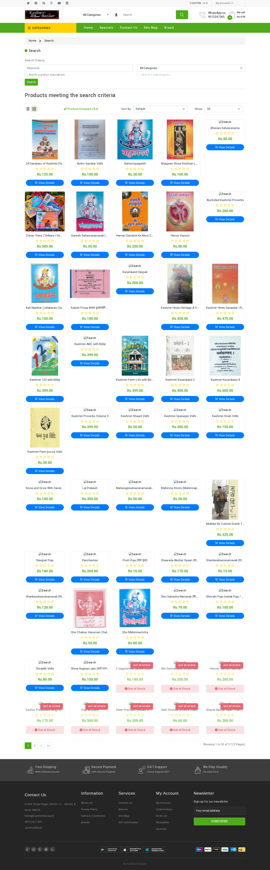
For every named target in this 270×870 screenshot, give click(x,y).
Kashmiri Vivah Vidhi (225, 416)
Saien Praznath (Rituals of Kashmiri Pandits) (144, 710)
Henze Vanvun (180, 235)
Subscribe (219, 821)
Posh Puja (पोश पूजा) (135, 560)
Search (49, 40)
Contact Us (128, 27)
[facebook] (27, 849)
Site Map (124, 815)
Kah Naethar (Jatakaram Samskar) (48, 308)
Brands (85, 822)
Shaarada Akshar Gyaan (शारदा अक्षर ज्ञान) (186, 560)
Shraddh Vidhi (45, 668)
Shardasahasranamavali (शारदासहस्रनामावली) (233, 560)
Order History (164, 809)
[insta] (33, 849)
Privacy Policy (89, 809)
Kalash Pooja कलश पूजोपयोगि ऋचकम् (93, 308)
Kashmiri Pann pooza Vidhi (44, 452)
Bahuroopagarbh (135, 163)
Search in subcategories (156, 74)
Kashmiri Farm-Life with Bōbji (135, 380)
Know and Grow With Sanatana (46, 488)
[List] (28, 109)
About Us (87, 802)
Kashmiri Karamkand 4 (225, 380)
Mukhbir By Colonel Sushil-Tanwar (228, 524)
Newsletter (162, 822)
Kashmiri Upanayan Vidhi (180, 416)
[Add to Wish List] (41, 146)
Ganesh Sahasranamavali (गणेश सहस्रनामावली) (99, 235)
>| (48, 745)
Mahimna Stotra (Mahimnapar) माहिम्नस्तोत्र (188, 488)
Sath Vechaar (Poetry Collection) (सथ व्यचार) (189, 710)
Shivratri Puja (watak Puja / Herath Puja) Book (235, 596)
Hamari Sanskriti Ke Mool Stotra (137, 235)
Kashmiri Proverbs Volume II (90, 416)
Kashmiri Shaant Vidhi (135, 416)
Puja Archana (90, 710)
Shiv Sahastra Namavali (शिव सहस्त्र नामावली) (188, 596)
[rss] (52, 849)
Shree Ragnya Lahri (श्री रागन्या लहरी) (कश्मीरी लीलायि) (103, 668)
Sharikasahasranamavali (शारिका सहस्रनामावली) (54, 596)
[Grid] (34, 109)
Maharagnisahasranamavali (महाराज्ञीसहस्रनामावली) (146, 488)
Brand (169, 27)
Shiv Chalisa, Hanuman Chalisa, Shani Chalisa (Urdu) (104, 632)
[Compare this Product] (49, 146)
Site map (151, 27)
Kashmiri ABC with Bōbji (90, 344)
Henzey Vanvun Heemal (225, 668)
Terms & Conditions (93, 815)
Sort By (126, 108)
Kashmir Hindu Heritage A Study (181, 308)
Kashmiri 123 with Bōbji (45, 380)
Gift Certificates (128, 822)
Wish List (161, 815)
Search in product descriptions (47, 74)
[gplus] (46, 849)
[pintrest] (40, 849)
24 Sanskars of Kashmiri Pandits (47, 163)
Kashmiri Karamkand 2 (180, 380)
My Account (163, 802)
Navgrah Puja (44, 560)
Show (198, 108)
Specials (106, 27)
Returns (123, 809)
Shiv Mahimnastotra (135, 632)
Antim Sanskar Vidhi (90, 163)
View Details (46, 182)
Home (88, 27)
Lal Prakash (89, 488)
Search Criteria (34, 60)
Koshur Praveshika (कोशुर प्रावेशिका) (48, 710)
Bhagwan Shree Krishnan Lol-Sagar (184, 163)
